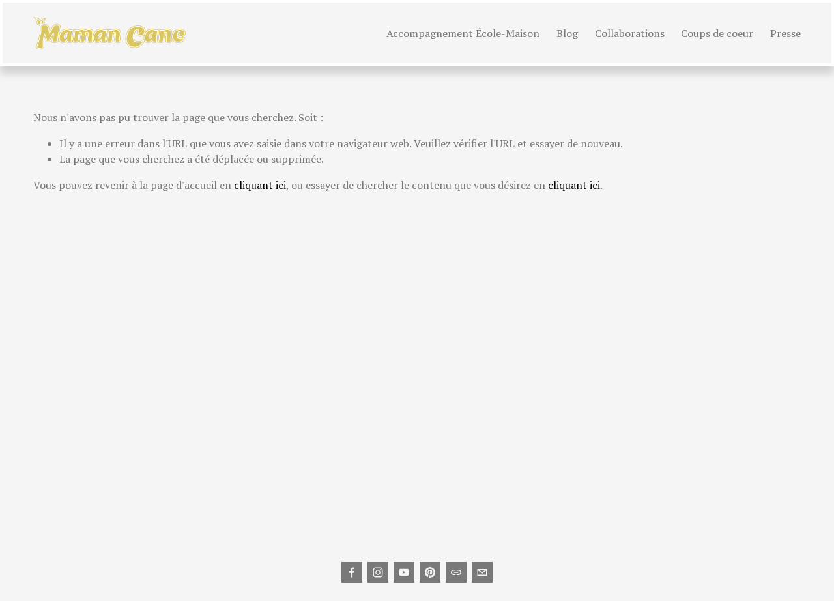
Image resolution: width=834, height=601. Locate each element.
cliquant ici (260, 185)
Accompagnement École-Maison (462, 33)
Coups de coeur (717, 33)
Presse (785, 33)
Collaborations (630, 33)
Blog (567, 33)
